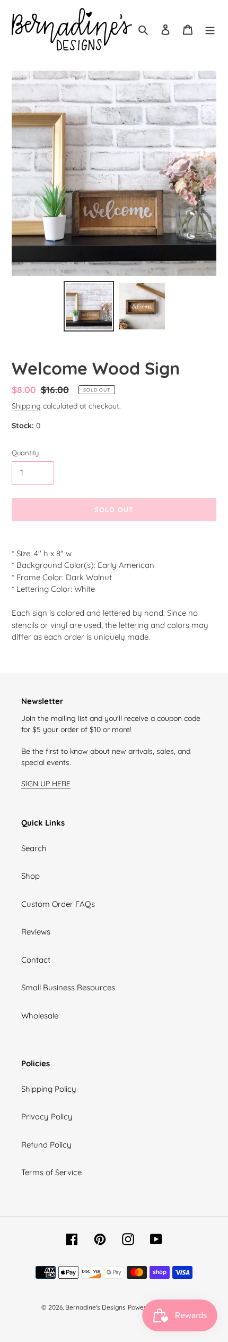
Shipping (26, 405)
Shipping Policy (48, 1089)
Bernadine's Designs (95, 1307)
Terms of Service (51, 1172)
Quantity (25, 452)
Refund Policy (46, 1145)
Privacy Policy (47, 1116)
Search (34, 848)
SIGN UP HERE (46, 783)
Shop (30, 876)
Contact (35, 960)
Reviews (35, 932)
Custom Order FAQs (58, 904)
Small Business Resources (68, 987)
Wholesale (39, 1015)
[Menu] (210, 29)
